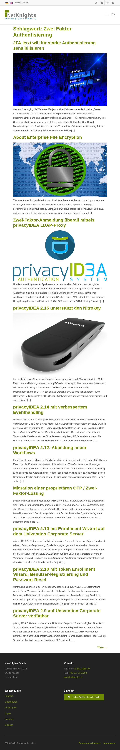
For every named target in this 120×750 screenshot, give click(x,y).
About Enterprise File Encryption (47, 137)
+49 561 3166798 (78, 672)
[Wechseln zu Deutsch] (7, 2)
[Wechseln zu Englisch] (11, 2)
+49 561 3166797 (81, 668)
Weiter (102, 647)
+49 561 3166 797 (22, 3)
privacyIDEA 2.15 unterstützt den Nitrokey (57, 308)
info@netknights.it (73, 677)
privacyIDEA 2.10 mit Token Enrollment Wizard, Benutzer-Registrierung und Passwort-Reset (54, 574)
